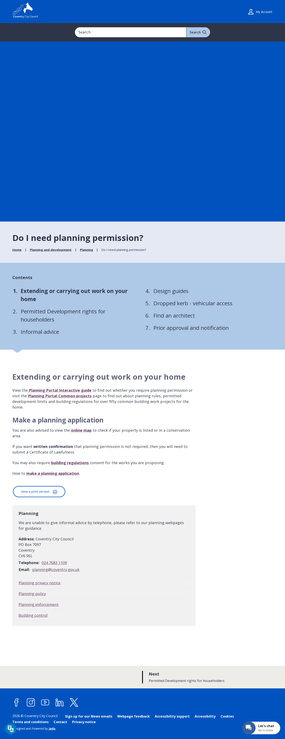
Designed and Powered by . (34, 728)
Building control (33, 615)
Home (16, 250)
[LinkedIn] (60, 702)
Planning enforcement (39, 604)
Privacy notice (84, 722)
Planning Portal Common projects (60, 395)
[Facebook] (16, 702)
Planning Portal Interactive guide (60, 390)
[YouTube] (45, 702)
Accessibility (205, 716)
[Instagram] (31, 702)
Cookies (227, 716)
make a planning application (52, 473)
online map (81, 430)
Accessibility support (172, 716)
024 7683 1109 (54, 562)
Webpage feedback (133, 716)
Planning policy (32, 593)
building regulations (70, 462)
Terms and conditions (30, 722)
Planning (86, 250)
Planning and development (51, 250)
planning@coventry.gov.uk (55, 569)
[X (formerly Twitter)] (74, 702)
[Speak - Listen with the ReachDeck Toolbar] (10, 728)
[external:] (28, 390)
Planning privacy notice (40, 582)
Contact (60, 722)
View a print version (35, 491)
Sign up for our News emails (88, 716)
